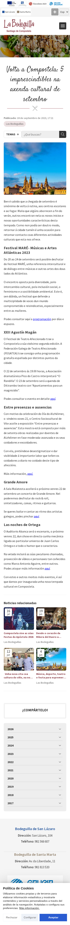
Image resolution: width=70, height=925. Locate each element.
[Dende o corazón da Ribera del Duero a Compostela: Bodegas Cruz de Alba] (51, 618)
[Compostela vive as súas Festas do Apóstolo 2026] (19, 618)
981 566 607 (42, 841)
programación (42, 319)
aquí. (30, 474)
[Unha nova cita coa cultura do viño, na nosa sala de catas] (19, 659)
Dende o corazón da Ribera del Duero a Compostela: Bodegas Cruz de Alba (49, 635)
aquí (52, 399)
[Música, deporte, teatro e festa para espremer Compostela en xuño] (51, 659)
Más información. (29, 908)
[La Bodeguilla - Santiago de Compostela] (20, 26)
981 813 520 (42, 867)
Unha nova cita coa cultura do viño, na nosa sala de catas (18, 675)
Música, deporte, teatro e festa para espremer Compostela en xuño (51, 675)
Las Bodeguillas (15, 123)
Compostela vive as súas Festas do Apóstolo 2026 (19, 635)
